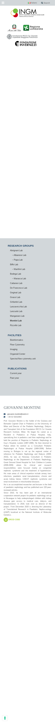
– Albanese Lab (19, 255)
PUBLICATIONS (17, 368)
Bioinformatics (16, 340)
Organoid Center (17, 354)
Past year (14, 378)
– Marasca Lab (19, 278)
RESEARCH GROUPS (21, 245)
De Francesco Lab (18, 288)
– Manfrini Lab (18, 269)
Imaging (13, 349)
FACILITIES (14, 335)
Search (46, 3)
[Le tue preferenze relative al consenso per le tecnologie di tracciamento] (5, 718)
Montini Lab (16, 320)
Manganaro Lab (17, 316)
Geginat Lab (15, 292)
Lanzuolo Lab (16, 311)
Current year (16, 373)
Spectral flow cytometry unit (23, 358)
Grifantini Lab (16, 302)
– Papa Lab (17, 260)
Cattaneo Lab (16, 283)
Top (51, 719)
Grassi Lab (15, 297)
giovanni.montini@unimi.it (17, 414)
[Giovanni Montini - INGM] (27, 13)
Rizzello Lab (15, 325)
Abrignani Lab (16, 250)
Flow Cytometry (17, 344)
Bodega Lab (15, 274)
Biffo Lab (14, 264)
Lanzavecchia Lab (18, 306)
